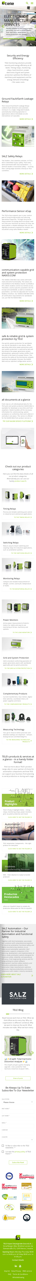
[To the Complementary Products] (18, 682)
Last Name (5, 1116)
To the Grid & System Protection (17, 668)
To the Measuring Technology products (18, 741)
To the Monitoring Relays (20, 589)
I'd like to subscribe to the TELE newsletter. (17, 1147)
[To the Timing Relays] (18, 497)
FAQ (9, 1274)
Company (5, 1130)
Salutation (5, 1099)
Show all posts (18, 1078)
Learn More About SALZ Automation (11, 975)
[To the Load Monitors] (18, 608)
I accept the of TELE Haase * (18, 1153)
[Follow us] (16, 1266)
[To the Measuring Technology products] (18, 718)
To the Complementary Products (17, 704)
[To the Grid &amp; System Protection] (18, 646)
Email (3, 1123)
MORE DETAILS (25, 119)
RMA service (27, 1271)
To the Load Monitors (21, 632)
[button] (3, 26)
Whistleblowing (18, 1277)
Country (5, 1137)
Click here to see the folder (19, 817)
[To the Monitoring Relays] (18, 567)
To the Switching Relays (20, 553)
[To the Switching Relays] (18, 531)
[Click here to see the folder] (18, 798)
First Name (5, 1109)
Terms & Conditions (20, 1274)
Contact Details (18, 1260)
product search (20, 481)
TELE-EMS (30, 39)
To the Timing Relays (22, 517)
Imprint (7, 1271)
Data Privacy (16, 1271)
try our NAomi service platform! (17, 421)
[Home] (8, 3)
